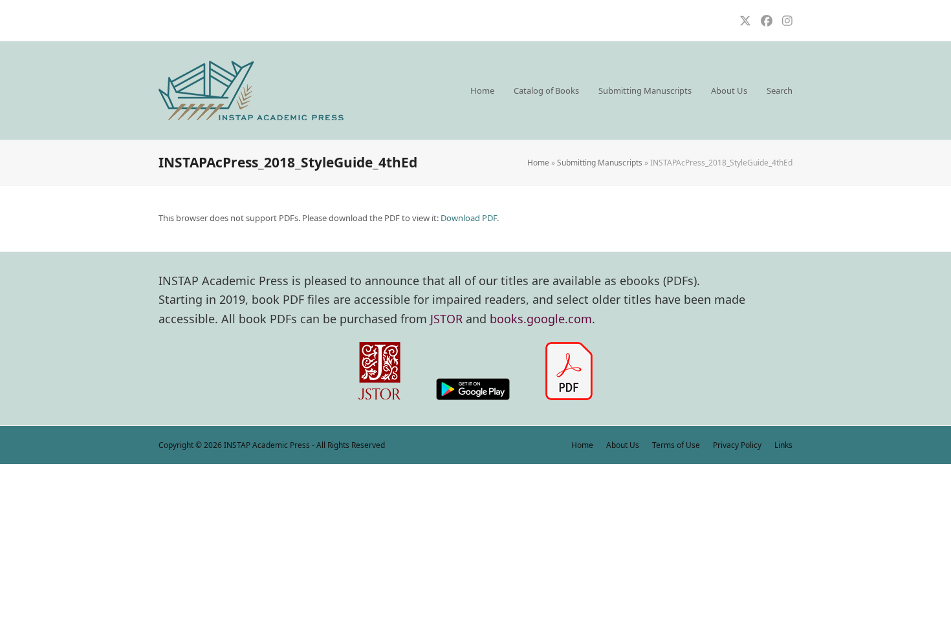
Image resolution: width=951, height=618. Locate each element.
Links (783, 445)
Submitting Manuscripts (599, 162)
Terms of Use (676, 445)
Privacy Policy (737, 445)
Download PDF (469, 218)
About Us (622, 445)
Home (538, 162)
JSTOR (446, 318)
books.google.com (541, 318)
